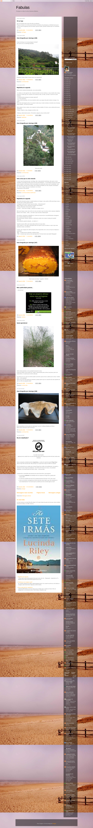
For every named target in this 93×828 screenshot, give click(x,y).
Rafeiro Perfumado (70, 329)
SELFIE (67, 539)
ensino (67, 202)
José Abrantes (69, 618)
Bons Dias (68, 527)
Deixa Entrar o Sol (70, 434)
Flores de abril (69, 575)
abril (68, 157)
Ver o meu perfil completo (70, 75)
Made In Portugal (70, 457)
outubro (69, 113)
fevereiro (69, 161)
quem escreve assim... (71, 233)
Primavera (68, 342)
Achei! (67, 555)
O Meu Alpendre (70, 420)
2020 (67, 91)
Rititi (67, 393)
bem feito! (68, 511)
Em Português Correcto (69, 318)
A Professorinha (70, 650)
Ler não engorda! (70, 635)
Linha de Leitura (70, 297)
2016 (67, 99)
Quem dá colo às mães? (71, 471)
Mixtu (67, 345)
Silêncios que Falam (71, 686)
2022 (67, 87)
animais (67, 184)
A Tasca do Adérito (70, 640)
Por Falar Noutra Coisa (70, 660)
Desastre (68, 491)
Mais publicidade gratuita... (25, 287)
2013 (67, 105)
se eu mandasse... (70, 238)
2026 (67, 79)
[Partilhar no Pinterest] (40, 30)
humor (67, 211)
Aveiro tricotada (69, 572)
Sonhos (68, 665)
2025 (67, 81)
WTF (67, 655)
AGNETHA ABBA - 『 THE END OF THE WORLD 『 (70, 578)
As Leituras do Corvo (69, 734)
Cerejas (68, 415)
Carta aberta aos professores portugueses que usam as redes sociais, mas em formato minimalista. (71, 429)
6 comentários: (29, 30)
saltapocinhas (69, 72)
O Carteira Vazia (69, 653)
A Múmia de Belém (70, 567)
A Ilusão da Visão (70, 588)
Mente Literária (69, 783)
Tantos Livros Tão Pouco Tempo (70, 681)
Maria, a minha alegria (70, 389)
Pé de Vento (69, 307)
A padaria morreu (69, 599)
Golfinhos (68, 209)
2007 (67, 173)
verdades (68, 631)
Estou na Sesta (69, 582)
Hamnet (67, 724)
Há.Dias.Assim (69, 621)
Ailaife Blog (68, 547)
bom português (69, 192)
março (68, 159)
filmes (67, 208)
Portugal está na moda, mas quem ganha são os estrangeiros (70, 460)
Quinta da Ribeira (70, 485)
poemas (67, 226)
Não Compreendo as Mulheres (71, 404)
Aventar (68, 286)
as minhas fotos (25, 81)
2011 (67, 165)
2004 (67, 179)
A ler (67, 627)
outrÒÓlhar (68, 424)
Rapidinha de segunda (23, 87)
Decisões (68, 308)
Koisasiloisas (69, 506)
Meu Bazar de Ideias (70, 489)
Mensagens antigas (54, 492)
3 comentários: (29, 115)
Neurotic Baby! (69, 477)
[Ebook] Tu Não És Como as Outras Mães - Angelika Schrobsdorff (71, 694)
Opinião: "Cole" (69, 683)
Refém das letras (70, 723)
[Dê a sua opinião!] (37, 30)
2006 (67, 175)
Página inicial (41, 492)
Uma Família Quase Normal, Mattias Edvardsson (70, 769)
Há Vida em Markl (70, 657)
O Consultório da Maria (70, 531)
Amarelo (67, 417)
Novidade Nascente (70, 807)
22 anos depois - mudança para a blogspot (69, 325)
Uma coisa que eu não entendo (26, 178)
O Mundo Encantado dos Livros (71, 714)
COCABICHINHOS (74, 676)
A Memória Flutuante (71, 369)
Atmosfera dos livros (71, 727)
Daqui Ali (68, 526)
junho (68, 121)
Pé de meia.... (69, 501)
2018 (67, 95)
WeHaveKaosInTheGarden (71, 566)
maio (68, 123)
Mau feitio (68, 520)
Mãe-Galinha (69, 377)
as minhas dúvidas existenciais (28, 192)
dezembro (69, 109)
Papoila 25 (68, 451)
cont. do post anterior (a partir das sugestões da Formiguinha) (71, 534)
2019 (67, 93)
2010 (67, 167)
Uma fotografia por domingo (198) (27, 123)
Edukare (68, 593)
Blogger (54, 823)
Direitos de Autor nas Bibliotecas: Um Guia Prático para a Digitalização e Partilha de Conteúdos (70, 301)
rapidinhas (24, 117)
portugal (23, 488)
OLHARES (68, 645)
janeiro (69, 163)
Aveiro (67, 190)
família (67, 206)
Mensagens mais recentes (25, 492)
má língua (24, 32)
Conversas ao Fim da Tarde (71, 559)
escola (67, 204)
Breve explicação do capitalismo (25, 587)
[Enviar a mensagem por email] (35, 30)
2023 (67, 85)
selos (67, 242)
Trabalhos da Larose (71, 630)
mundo (67, 218)
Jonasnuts (68, 311)
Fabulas (23, 7)
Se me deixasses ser (70, 791)
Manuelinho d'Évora (70, 341)
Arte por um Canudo (71, 322)
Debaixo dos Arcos (70, 614)
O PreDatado (69, 410)
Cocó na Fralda (69, 364)
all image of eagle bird (70, 622)
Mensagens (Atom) (26, 495)
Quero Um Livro (69, 692)
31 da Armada (69, 374)
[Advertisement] (71, 37)
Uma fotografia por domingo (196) (27, 391)
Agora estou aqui (69, 466)
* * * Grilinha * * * (69, 398)
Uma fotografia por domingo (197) (27, 242)
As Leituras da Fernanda (69, 700)
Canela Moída (69, 480)
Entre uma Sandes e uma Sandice (71, 554)
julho (68, 119)
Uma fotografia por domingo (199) (27, 38)
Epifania (67, 646)
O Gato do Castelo (70, 608)
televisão (68, 243)
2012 (67, 107)
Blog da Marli (69, 291)
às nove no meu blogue (70, 354)
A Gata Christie (69, 335)
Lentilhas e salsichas (70, 482)
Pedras (67, 594)
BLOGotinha (69, 441)
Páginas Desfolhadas (69, 805)
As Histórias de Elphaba (69, 774)
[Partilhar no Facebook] (39, 30)
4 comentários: (29, 79)
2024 (67, 83)
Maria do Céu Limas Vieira (70, 384)
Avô (67, 448)
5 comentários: (29, 190)
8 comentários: (29, 383)
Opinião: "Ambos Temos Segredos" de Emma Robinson (71, 702)
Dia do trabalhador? (23, 438)
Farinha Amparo (70, 598)
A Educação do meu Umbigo (71, 544)
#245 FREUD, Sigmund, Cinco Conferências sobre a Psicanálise (71, 756)
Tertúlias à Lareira (70, 794)
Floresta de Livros (70, 761)
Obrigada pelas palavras (71, 604)
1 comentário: (29, 170)
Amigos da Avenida (70, 570)
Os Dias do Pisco (70, 447)
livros (67, 214)
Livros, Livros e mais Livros (71, 708)
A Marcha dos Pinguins (69, 663)
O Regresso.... (69, 486)
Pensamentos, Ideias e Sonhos (71, 603)
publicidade (68, 231)
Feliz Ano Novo (69, 801)
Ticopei (67, 388)
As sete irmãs (21, 499)
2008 (67, 171)
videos (67, 245)
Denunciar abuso (70, 248)
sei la (67, 240)
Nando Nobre (68, 642)
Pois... (67, 370)
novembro (69, 111)
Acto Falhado (69, 651)
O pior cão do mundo (70, 421)
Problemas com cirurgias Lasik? (25, 582)
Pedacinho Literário (70, 766)
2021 (67, 89)
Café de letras (69, 790)
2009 (67, 169)
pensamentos (69, 224)
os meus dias (24, 385)
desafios (68, 199)
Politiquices (68, 228)
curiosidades (69, 197)
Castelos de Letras (70, 754)
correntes (68, 195)
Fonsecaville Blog (70, 469)
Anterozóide (69, 510)
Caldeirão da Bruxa (70, 538)
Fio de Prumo (69, 280)
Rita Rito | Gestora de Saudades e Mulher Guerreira (70, 437)
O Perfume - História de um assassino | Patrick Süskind (71, 785)
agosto (69, 117)
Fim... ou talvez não (70, 319)
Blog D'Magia (69, 742)
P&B (67, 385)
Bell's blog (68, 474)
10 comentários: (30, 486)
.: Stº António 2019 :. (70, 400)
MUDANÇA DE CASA (70, 615)
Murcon (68, 514)
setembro (69, 115)
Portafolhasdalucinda (71, 668)
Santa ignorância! (22, 323)
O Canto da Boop (70, 358)
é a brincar (68, 201)
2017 (67, 97)
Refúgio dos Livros (70, 800)
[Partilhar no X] (38, 30)
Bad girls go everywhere (69, 495)
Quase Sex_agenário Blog (71, 465)
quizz (67, 235)
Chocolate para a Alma (70, 811)
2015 (67, 101)
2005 (67, 177)
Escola (67, 626)
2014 (67, 103)
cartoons (23, 317)
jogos (67, 213)
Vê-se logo (20, 21)
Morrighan (68, 748)
